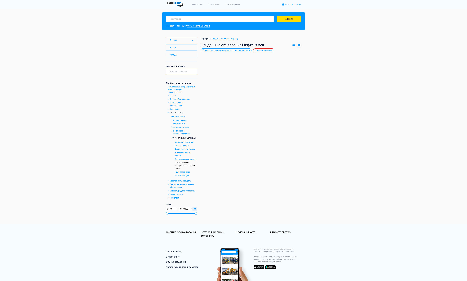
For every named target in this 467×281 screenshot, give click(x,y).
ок (195, 209)
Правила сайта (197, 4)
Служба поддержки (232, 4)
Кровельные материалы (186, 159)
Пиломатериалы (182, 172)
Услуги (173, 47)
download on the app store (259, 267)
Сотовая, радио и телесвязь (212, 233)
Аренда (173, 55)
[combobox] (225, 38)
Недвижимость (245, 232)
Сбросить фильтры (264, 50)
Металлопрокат (178, 117)
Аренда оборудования (181, 232)
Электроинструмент (180, 127)
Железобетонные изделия (182, 154)
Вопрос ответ (173, 257)
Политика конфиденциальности (182, 267)
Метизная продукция (184, 142)
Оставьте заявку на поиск (198, 26)
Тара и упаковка (174, 93)
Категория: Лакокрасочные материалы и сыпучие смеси (227, 50)
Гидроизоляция (182, 146)
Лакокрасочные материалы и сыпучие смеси (185, 165)
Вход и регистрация (293, 4)
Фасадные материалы (185, 149)
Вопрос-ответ (214, 4)
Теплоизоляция (182, 175)
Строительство (280, 232)
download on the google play (270, 267)
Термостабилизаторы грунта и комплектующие (181, 88)
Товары (173, 40)
